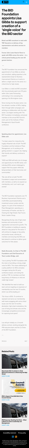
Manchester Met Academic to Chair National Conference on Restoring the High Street (14, 372)
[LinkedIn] (13, 437)
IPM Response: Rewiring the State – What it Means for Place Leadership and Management (14, 421)
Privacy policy (22, 433)
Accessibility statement (9, 433)
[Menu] (26, 2)
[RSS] (16, 437)
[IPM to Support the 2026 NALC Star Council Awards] (14, 386)
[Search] (23, 1)
